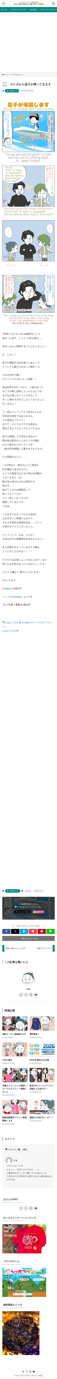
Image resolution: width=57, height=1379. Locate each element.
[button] (6, 931)
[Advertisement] (28, 42)
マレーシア (38, 891)
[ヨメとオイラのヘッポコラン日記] (28, 3)
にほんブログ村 (10, 631)
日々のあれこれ (12, 91)
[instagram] (31, 995)
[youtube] (36, 995)
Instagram (7, 588)
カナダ (28, 891)
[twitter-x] (26, 995)
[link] (21, 995)
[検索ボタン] (53, 3)
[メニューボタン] (3, 3)
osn (28, 989)
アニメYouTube (10, 597)
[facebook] (21, 1208)
